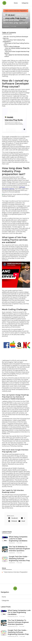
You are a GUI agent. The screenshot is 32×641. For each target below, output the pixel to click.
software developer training (13, 187)
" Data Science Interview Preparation (16, 10)
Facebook (14, 518)
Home (16, 3)
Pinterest (14, 521)
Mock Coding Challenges (12, 46)
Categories (25, 3)
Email (23, 521)
